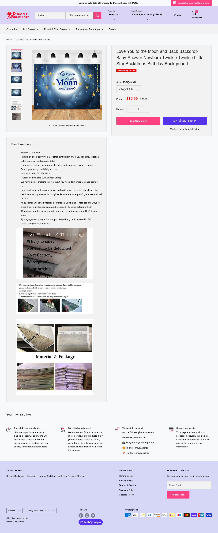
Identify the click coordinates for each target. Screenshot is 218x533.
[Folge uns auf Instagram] (87, 515)
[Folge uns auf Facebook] (81, 515)
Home (9, 40)
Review (112, 29)
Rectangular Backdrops (88, 29)
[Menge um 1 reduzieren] (130, 109)
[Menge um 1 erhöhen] (146, 109)
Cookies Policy (126, 494)
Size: (126, 82)
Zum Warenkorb (138, 121)
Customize (11, 29)
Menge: (120, 109)
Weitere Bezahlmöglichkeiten (184, 129)
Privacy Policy (126, 480)
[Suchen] (97, 15)
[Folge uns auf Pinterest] (93, 515)
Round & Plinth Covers (55, 29)
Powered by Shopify (15, 522)
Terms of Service (127, 485)
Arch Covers (29, 29)
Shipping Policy (126, 490)
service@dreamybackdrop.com (193, 3)
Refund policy (126, 476)
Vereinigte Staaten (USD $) (37, 511)
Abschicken (178, 494)
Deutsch (11, 511)
